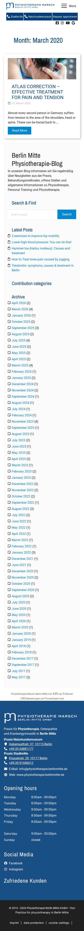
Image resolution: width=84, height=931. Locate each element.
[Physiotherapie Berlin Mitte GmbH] (30, 6)
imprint (14, 922)
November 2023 (23, 421)
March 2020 (20, 627)
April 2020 (19, 621)
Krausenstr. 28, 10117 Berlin (28, 758)
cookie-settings (59, 922)
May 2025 (19, 353)
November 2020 (23, 577)
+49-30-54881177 (21, 749)
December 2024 (22, 384)
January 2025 (21, 378)
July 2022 (18, 515)
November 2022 (23, 490)
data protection (34, 922)
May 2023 (19, 453)
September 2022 (23, 502)
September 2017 (23, 665)
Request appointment (65, 16)
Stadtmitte (16, 16)
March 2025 (20, 365)
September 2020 (23, 590)
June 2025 (19, 347)
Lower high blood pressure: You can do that (41, 242)
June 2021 (19, 565)
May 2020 (19, 615)
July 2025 (18, 340)
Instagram (15, 869)
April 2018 (19, 646)
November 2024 (23, 390)
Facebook (15, 863)
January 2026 (21, 315)
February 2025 (22, 371)
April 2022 (19, 534)
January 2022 (21, 552)
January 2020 (21, 633)
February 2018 (22, 652)
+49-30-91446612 (21, 763)
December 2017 (22, 658)
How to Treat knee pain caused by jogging (40, 259)
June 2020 (19, 609)
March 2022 (20, 540)
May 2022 (19, 527)
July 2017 (18, 671)
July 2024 (18, 409)
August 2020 (20, 596)
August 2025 (20, 334)
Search (67, 214)
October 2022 (21, 496)
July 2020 (18, 602)
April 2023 (19, 459)
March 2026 (20, 309)
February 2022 (22, 546)
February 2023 (22, 471)
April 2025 (19, 359)
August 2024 (20, 403)
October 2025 (21, 322)
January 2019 (21, 640)
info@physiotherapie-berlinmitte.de (43, 769)
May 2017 (19, 677)
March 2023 (20, 465)
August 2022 (20, 509)
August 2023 (20, 434)
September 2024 (23, 396)
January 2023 (21, 478)
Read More (19, 130)
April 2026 (19, 303)
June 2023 (19, 446)
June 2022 (19, 521)
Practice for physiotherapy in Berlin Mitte (42, 912)
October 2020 (21, 584)
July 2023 (18, 440)
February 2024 (22, 415)
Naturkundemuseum (39, 16)
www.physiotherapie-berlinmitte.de (40, 775)
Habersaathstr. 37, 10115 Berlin (30, 744)
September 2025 (23, 328)
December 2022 (22, 484)
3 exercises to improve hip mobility (35, 236)
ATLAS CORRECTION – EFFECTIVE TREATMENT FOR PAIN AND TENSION (37, 92)
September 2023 (23, 428)
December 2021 (22, 559)
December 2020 (22, 571)
